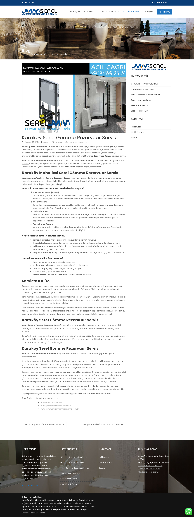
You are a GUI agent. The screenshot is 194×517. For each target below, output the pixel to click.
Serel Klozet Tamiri (139, 111)
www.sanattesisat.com (51, 402)
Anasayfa (74, 11)
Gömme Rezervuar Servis (142, 89)
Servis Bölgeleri (131, 11)
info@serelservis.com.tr (148, 472)
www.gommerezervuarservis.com (56, 405)
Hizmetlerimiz (109, 11)
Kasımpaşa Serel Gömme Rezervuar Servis (101, 424)
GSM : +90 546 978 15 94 (149, 468)
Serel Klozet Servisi (139, 105)
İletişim (149, 11)
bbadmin (47, 142)
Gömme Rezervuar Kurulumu (144, 84)
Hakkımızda (136, 126)
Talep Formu (164, 12)
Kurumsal (89, 11)
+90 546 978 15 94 (159, 2)
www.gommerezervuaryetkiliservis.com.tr (60, 409)
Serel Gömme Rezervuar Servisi (145, 94)
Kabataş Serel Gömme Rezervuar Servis (46, 424)
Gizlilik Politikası (138, 132)
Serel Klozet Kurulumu (141, 100)
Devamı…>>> (27, 478)
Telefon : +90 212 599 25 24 (150, 465)
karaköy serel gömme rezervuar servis (71, 142)
